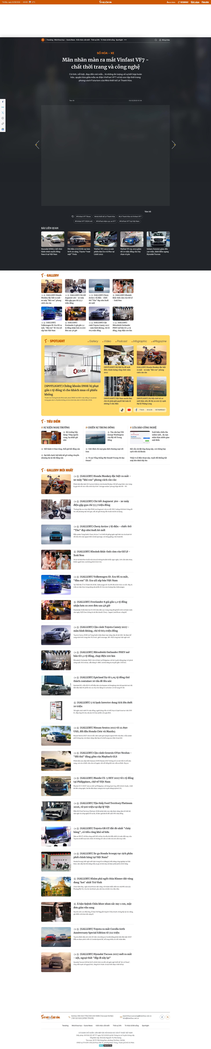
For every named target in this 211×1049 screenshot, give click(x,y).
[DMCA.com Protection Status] (105, 1045)
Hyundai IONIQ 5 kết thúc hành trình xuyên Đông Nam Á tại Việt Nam (51, 251)
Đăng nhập (166, 40)
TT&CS (141, 410)
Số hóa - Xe (105, 53)
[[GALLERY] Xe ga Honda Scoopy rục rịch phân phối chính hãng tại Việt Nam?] (56, 861)
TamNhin (205, 2)
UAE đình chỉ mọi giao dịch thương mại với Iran (104, 450)
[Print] (2, 118)
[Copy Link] (2, 123)
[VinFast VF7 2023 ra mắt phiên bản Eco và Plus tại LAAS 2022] (105, 239)
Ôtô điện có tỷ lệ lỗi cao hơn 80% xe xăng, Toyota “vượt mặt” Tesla (79, 251)
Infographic (140, 341)
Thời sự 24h (95, 40)
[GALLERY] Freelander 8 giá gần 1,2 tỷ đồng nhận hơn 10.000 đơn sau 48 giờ (75, 327)
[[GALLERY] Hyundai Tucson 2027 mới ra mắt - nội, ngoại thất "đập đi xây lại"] (56, 962)
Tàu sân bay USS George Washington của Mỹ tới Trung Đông (116, 436)
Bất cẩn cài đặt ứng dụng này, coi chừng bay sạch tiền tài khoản (148, 450)
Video (107, 341)
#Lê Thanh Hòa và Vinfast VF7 (130, 217)
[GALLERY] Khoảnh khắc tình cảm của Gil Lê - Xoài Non (123, 297)
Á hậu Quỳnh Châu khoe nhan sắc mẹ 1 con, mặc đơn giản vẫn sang (103, 905)
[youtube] (129, 410)
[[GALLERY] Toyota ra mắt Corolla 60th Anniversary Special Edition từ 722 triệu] (56, 937)
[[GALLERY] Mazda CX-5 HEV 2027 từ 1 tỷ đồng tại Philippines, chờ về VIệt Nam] (56, 786)
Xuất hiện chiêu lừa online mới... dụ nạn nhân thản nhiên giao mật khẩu (160, 436)
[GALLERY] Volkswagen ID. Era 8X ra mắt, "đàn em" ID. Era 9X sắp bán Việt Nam (51, 327)
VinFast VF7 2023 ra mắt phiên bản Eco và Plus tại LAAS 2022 (104, 251)
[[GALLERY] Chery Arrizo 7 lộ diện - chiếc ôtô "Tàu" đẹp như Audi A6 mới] (99, 286)
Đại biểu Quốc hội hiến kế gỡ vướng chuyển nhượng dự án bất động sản (60, 456)
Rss (167, 1017)
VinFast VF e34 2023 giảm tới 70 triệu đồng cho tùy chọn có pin (130, 251)
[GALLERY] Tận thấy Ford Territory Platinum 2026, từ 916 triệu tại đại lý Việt (103, 805)
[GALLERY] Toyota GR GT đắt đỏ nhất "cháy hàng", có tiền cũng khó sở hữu (102, 830)
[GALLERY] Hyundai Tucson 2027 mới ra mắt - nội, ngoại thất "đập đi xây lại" (103, 956)
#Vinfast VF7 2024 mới (83, 221)
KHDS (171, 2)
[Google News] (2, 129)
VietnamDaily (160, 410)
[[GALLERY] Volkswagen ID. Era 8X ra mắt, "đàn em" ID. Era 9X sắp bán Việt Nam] (51, 314)
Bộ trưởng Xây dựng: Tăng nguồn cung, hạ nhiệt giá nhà (70, 436)
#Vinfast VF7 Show (83, 217)
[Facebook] (2, 101)
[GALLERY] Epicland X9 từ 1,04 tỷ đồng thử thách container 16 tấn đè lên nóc (101, 679)
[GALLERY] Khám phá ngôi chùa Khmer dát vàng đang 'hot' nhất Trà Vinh (103, 880)
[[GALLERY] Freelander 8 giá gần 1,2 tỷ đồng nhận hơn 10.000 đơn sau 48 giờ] (75, 314)
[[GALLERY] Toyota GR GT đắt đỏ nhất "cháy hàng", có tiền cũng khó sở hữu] (56, 836)
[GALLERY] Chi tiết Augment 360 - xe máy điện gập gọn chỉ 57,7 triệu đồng (75, 299)
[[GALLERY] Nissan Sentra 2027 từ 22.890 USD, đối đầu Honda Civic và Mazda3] (56, 736)
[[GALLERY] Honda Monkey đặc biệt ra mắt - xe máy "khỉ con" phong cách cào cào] (51, 286)
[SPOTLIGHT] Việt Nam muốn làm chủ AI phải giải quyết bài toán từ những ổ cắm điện (118, 401)
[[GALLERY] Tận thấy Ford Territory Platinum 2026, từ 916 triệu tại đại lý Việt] (56, 811)
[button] (174, 144)
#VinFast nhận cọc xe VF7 (106, 221)
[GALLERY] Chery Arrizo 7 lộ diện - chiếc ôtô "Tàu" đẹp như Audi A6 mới (98, 299)
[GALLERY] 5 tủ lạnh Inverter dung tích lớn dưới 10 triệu (103, 704)
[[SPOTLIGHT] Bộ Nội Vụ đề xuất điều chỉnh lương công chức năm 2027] (119, 355)
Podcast (122, 341)
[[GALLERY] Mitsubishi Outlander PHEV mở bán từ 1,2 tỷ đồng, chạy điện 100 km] (123, 314)
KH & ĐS (149, 410)
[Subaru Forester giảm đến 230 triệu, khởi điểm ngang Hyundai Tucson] (158, 239)
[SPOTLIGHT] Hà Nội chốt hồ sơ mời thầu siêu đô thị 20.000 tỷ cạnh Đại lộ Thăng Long (151, 401)
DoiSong (195, 2)
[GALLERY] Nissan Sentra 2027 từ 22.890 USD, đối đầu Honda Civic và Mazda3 (100, 729)
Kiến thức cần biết (83, 40)
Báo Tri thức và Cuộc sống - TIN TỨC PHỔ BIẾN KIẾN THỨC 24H (105, 2)
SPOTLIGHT (57, 341)
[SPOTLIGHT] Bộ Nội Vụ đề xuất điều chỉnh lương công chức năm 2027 (117, 370)
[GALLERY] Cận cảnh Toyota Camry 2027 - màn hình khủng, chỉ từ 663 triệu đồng (99, 327)
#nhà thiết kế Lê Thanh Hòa (104, 217)
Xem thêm (125, 40)
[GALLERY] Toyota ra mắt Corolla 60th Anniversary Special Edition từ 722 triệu (99, 930)
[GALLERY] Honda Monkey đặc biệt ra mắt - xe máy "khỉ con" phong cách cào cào (51, 299)
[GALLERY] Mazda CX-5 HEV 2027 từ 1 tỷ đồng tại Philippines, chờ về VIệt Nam (104, 780)
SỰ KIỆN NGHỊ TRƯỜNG (56, 427)
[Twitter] (2, 112)
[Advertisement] (105, 20)
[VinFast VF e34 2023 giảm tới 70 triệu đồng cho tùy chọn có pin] (131, 239)
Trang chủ (43, 40)
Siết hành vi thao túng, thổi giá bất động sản (62, 449)
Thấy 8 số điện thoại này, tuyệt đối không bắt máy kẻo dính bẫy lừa (148, 459)
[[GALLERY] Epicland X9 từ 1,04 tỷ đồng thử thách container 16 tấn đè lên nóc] (56, 685)
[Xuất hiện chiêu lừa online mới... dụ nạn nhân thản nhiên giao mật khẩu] (140, 437)
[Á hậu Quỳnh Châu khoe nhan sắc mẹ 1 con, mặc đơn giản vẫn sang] (56, 912)
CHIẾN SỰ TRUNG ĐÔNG (101, 427)
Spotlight (119, 40)
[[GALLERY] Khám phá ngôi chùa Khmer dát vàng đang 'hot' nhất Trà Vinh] (56, 887)
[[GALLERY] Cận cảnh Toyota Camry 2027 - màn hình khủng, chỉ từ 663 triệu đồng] (99, 314)
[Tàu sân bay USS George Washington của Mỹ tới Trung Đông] (95, 437)
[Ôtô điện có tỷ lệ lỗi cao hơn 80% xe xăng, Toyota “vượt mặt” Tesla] (79, 239)
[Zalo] (2, 107)
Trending (50, 40)
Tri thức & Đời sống (108, 40)
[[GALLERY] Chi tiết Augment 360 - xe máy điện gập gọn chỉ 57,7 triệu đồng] (75, 286)
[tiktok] (122, 410)
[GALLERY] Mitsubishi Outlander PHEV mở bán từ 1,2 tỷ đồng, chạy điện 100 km (122, 327)
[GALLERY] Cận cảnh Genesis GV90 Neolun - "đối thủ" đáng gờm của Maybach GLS (103, 754)
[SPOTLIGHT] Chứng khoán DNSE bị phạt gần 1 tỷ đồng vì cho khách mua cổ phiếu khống (72, 390)
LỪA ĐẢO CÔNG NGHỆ (144, 427)
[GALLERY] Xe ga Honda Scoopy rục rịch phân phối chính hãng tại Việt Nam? (103, 855)
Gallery (93, 341)
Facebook (162, 1017)
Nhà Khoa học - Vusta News (64, 40)
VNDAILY (183, 2)
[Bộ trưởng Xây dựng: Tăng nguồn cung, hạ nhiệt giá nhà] (51, 437)
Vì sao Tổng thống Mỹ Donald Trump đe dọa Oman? (105, 459)
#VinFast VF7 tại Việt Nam (129, 221)
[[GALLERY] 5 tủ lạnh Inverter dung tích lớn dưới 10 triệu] (56, 711)
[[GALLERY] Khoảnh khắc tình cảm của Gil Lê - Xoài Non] (123, 286)
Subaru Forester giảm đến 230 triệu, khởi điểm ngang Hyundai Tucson (158, 251)
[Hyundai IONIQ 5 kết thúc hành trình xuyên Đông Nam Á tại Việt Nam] (52, 239)
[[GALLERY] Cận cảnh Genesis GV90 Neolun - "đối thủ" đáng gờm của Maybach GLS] (56, 761)
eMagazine (159, 341)
